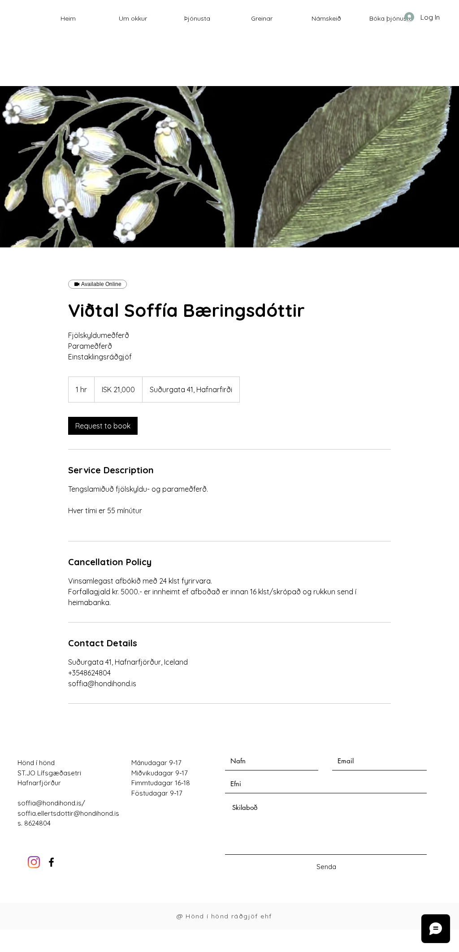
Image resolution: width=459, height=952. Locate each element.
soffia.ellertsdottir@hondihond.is (68, 813)
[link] (103, 426)
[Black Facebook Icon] (51, 862)
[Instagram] (34, 862)
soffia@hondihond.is (49, 803)
